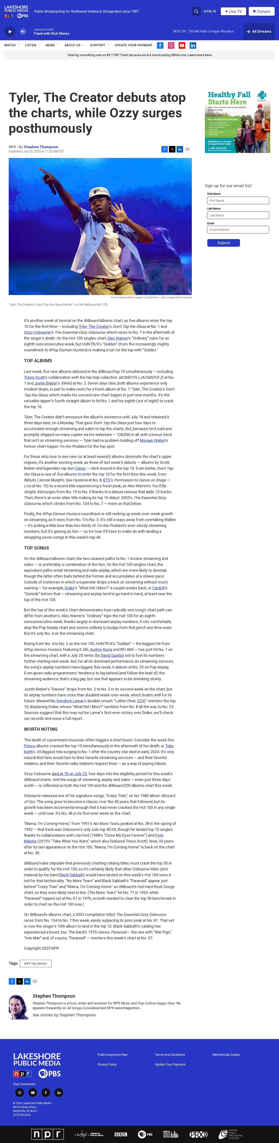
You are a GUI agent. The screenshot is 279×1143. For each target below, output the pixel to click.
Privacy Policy (107, 1064)
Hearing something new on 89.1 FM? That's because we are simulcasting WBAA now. (128, 55)
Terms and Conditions (170, 1054)
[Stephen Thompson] (18, 1006)
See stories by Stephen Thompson (64, 1014)
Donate (263, 11)
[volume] (23, 32)
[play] (9, 31)
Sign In (210, 11)
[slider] (30, 31)
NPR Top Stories (35, 963)
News (50, 45)
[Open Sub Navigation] (19, 45)
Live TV (235, 11)
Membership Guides (226, 1054)
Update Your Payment (134, 45)
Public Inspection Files (113, 1054)
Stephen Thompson (41, 147)
